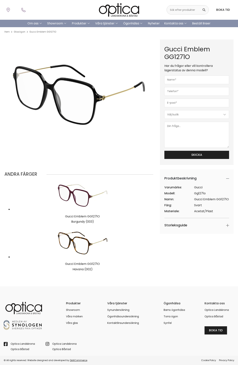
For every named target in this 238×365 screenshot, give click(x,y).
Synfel (168, 323)
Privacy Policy (226, 360)
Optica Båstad (214, 316)
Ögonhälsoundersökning (123, 316)
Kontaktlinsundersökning (123, 323)
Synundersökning (118, 310)
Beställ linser (201, 23)
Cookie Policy (208, 360)
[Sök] (204, 9)
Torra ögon (171, 316)
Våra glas (72, 323)
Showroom (55, 23)
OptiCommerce (78, 360)
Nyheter (154, 23)
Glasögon (19, 31)
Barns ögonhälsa (174, 310)
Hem (7, 31)
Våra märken (74, 316)
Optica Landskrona (217, 310)
